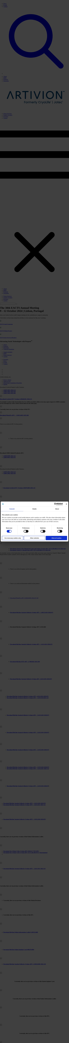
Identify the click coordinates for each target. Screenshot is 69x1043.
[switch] (26, 531)
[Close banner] (66, 504)
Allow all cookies (56, 538)
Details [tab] (34, 509)
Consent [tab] (11, 509)
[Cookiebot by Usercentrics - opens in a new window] (55, 504)
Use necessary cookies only (12, 538)
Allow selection (34, 538)
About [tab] (57, 509)
